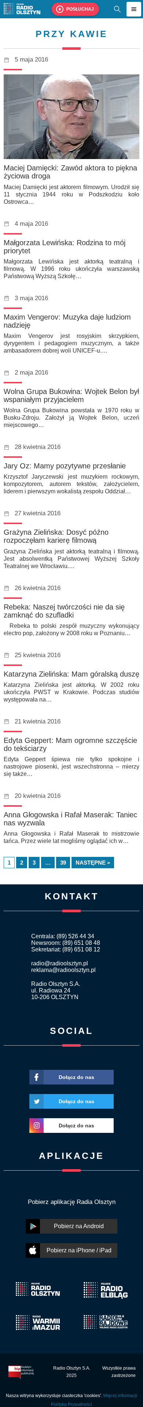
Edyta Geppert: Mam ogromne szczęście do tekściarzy (70, 744)
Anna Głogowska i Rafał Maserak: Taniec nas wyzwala (70, 819)
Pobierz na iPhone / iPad (79, 1250)
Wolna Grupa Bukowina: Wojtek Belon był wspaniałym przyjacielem (71, 395)
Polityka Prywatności (71, 1404)
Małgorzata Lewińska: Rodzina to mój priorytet (64, 247)
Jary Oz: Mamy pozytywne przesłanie (65, 466)
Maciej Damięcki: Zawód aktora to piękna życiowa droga (70, 172)
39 (63, 862)
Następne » (93, 862)
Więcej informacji (120, 1395)
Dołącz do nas (76, 1077)
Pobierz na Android (79, 1226)
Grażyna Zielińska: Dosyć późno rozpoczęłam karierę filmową (56, 536)
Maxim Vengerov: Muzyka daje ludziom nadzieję (67, 321)
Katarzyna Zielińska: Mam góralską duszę (71, 674)
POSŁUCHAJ (80, 9)
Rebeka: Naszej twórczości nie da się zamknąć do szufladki (64, 611)
